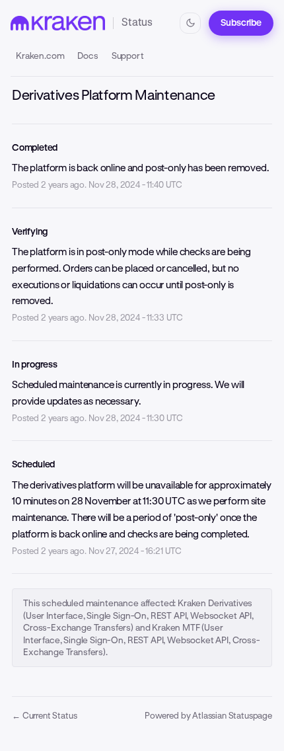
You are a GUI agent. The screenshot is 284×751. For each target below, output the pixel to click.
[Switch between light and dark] (190, 23)
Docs (87, 55)
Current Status (44, 715)
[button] (241, 23)
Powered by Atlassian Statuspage (208, 715)
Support (128, 55)
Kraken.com (40, 55)
